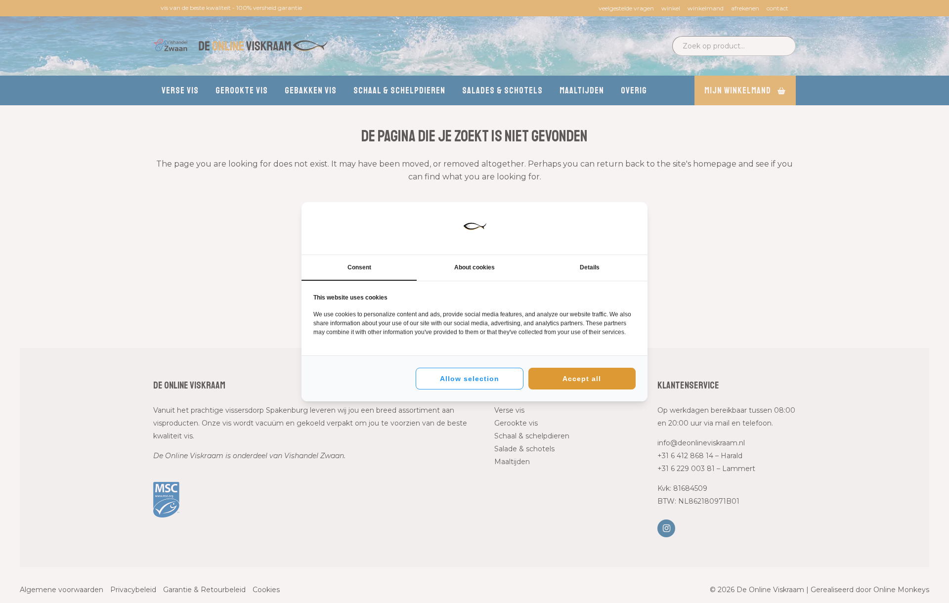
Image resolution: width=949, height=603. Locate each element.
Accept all (581, 379)
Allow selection (469, 379)
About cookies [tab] (474, 267)
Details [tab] (590, 267)
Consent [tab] (359, 267)
